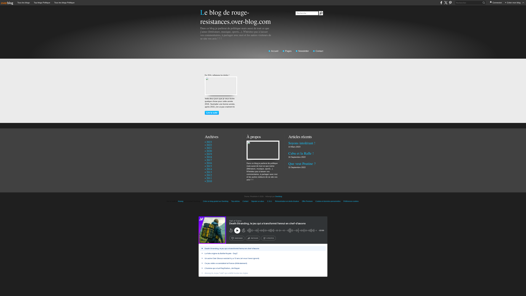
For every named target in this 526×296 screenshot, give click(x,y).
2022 (209, 145)
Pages (288, 51)
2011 (209, 178)
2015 (209, 166)
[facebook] (441, 2)
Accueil (274, 51)
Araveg (180, 201)
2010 (209, 181)
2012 (209, 175)
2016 (209, 163)
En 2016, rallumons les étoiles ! (217, 75)
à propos (270, 238)
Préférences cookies (351, 201)
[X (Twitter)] (446, 2)
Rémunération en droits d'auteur (287, 201)
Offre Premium (307, 201)
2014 (209, 169)
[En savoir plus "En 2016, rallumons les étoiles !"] (221, 79)
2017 (209, 160)
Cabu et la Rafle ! (301, 153)
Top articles (235, 201)
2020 (209, 151)
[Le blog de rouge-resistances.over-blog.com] (263, 142)
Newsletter (303, 51)
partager (254, 238)
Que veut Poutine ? (302, 163)
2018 (209, 157)
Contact (319, 51)
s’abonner (239, 238)
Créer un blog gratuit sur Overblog (215, 201)
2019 (209, 154)
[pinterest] (450, 2)
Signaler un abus (257, 201)
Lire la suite (211, 113)
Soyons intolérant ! (301, 143)
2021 (209, 148)
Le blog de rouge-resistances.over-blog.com (235, 16)
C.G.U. (269, 201)
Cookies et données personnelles (328, 201)
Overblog (278, 196)
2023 (209, 142)
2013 (209, 172)
